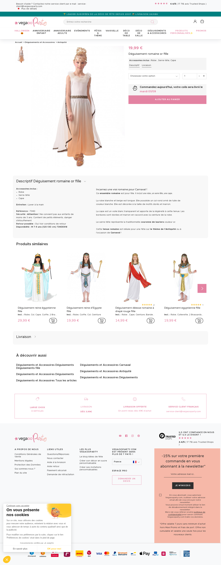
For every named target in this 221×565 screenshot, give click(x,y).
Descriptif (134, 65)
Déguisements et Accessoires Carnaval (105, 365)
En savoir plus (20, 548)
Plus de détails (29, 9)
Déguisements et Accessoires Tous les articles (46, 380)
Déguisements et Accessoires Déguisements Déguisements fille (45, 366)
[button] (7, 559)
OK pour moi (54, 548)
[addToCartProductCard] (53, 321)
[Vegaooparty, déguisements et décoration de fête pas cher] (31, 20)
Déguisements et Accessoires (39, 42)
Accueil (19, 42)
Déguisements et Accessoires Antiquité (105, 371)
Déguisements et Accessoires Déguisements (45, 374)
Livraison (146, 65)
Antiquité (62, 42)
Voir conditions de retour (52, 224)
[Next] (202, 288)
